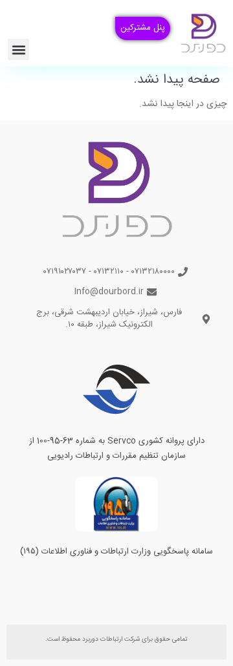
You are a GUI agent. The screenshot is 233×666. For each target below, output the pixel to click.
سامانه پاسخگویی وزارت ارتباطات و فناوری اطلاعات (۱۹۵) (116, 551)
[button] (18, 49)
